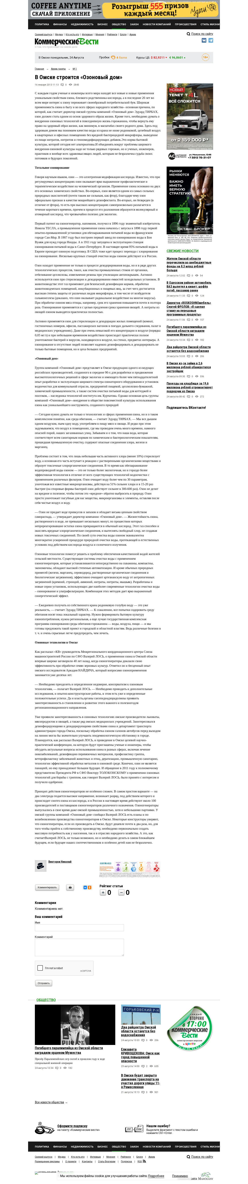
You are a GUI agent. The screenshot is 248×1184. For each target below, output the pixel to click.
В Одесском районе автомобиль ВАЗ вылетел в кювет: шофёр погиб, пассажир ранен (189, 286)
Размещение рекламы (47, 1161)
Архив (132, 34)
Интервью (87, 34)
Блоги (123, 34)
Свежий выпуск (43, 34)
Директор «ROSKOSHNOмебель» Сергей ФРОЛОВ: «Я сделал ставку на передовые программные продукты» (189, 308)
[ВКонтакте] (85, 887)
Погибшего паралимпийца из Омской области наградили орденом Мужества (186, 330)
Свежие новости (183, 251)
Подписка (126, 1161)
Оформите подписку (72, 1126)
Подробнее (156, 1176)
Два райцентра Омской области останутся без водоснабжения (189, 349)
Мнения (100, 34)
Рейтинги (112, 34)
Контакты (87, 1161)
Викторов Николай (59, 861)
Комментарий (44, 936)
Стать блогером (106, 1161)
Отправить (44, 983)
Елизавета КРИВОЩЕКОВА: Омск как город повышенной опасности (140, 1055)
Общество (46, 1000)
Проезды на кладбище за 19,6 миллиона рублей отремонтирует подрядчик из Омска (190, 387)
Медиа (59, 34)
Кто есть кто (72, 34)
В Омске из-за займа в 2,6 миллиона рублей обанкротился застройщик (189, 367)
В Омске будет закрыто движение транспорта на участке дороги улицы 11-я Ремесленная (140, 1081)
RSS (140, 1161)
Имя (37, 922)
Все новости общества (49, 1102)
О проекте (70, 1161)
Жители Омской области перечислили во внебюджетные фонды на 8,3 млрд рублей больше (189, 264)
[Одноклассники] (89, 887)
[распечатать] (69, 890)
